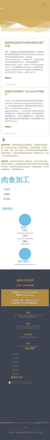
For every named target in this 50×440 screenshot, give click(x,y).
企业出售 (7, 189)
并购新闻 (7, 194)
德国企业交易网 (25, 280)
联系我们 (7, 208)
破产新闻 (7, 199)
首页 (2, 24)
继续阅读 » (8, 78)
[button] (44, 4)
